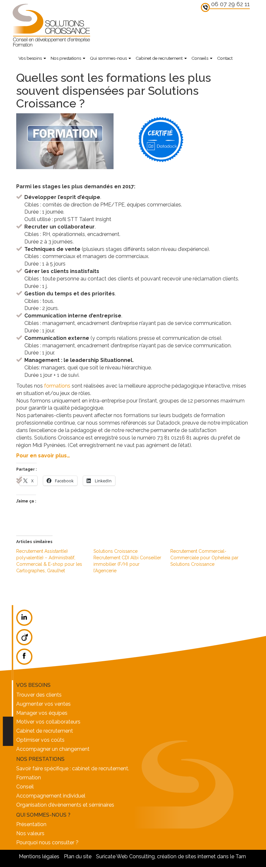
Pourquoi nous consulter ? (47, 842)
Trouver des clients (39, 695)
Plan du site (77, 856)
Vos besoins (30, 58)
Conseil (25, 787)
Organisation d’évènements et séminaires (65, 805)
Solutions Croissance (50, 25)
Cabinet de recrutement (160, 58)
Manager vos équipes (41, 713)
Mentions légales (39, 856)
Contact (225, 58)
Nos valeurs (30, 833)
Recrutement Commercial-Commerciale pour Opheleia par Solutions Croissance (204, 558)
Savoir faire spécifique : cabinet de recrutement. (72, 768)
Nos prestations (66, 58)
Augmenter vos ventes (43, 704)
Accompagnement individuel (50, 796)
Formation (28, 777)
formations (57, 386)
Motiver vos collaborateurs (48, 722)
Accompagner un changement (53, 749)
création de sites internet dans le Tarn (201, 856)
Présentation (31, 824)
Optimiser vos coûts (40, 740)
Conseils (200, 58)
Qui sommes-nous (109, 58)
